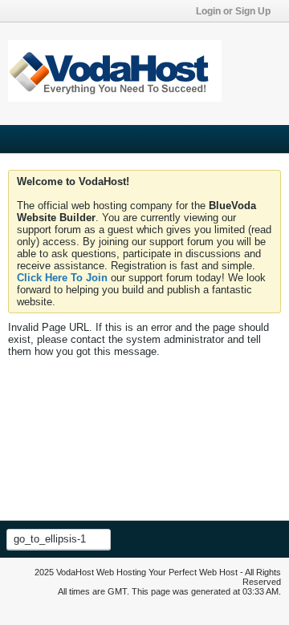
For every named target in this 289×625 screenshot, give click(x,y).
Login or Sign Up (233, 11)
